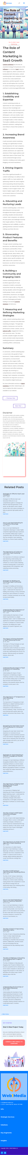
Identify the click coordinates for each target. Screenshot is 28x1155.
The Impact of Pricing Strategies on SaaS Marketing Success (13, 639)
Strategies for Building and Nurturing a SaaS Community (12, 581)
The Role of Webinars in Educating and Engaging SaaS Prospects (14, 958)
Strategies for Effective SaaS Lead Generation (13, 494)
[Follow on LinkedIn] (5, 1153)
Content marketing (8, 64)
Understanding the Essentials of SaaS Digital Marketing (13, 987)
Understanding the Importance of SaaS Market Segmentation (13, 610)
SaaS (17, 69)
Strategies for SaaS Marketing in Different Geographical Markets (13, 755)
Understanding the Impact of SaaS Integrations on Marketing (14, 668)
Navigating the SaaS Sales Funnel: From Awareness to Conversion (13, 726)
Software (5, 69)
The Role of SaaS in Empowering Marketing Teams (13, 929)
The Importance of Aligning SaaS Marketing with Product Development (13, 785)
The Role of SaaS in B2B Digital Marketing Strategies (12, 813)
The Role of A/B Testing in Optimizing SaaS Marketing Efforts (14, 871)
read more (5, 514)
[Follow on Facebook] (2, 1153)
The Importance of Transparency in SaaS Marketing (14, 697)
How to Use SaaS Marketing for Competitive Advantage (13, 523)
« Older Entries (5, 1014)
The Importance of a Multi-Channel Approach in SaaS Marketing (14, 842)
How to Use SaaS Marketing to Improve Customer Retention (12, 900)
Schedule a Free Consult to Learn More (14, 1042)
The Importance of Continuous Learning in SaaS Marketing (12, 552)
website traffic (7, 331)
